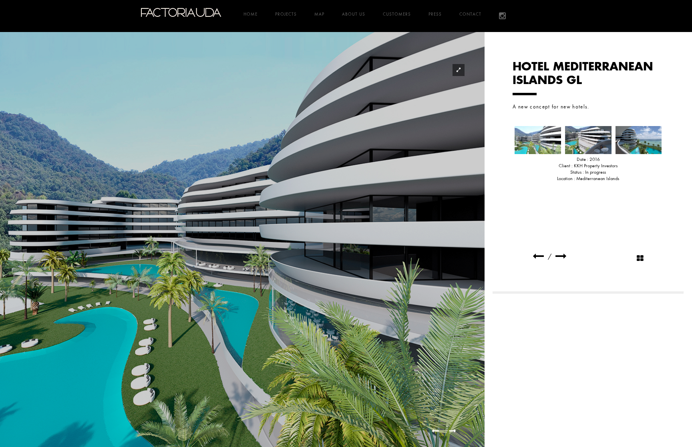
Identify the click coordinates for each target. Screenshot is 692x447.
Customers (397, 14)
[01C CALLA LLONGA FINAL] (538, 140)
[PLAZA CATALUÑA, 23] (538, 256)
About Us (353, 14)
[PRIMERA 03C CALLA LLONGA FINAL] (639, 140)
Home (250, 14)
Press (435, 14)
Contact (470, 14)
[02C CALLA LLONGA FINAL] (588, 140)
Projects (286, 14)
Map (319, 14)
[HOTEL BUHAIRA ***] (561, 256)
